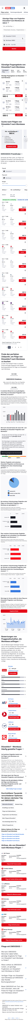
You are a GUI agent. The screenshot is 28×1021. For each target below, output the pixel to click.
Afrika (13, 1018)
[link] (11, 146)
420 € (5, 23)
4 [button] (18, 347)
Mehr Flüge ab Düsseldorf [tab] (8, 818)
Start (9, 1018)
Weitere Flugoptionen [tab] (7, 825)
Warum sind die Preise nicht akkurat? (12, 1012)
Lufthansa (10, 722)
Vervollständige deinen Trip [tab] (9, 821)
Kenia (17, 1018)
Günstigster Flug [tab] (5, 71)
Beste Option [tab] (12, 71)
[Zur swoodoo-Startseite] (10, 8)
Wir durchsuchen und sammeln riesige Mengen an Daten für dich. (13, 1009)
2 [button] (12, 347)
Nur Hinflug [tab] (25, 71)
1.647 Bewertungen (13, 703)
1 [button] (9, 347)
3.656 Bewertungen (13, 670)
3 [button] (15, 347)
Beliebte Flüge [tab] (18, 804)
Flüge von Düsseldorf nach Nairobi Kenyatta (13, 834)
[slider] (26, 185)
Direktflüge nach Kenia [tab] (8, 807)
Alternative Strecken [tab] (7, 804)
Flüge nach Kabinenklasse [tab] (9, 811)
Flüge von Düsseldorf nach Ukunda (10, 838)
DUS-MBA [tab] (14, 374)
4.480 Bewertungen (13, 715)
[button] (2, 8)
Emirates (10, 666)
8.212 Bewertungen (13, 726)
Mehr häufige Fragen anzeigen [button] (14, 788)
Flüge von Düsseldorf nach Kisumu (10, 840)
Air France (10, 699)
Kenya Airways (12, 733)
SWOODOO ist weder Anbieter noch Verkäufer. (12, 1006)
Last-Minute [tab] (19, 71)
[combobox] (15, 171)
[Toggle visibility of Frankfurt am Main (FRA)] (14, 493)
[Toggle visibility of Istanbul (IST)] (11, 491)
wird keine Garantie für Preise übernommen (14, 1001)
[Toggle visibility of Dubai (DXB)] (11, 495)
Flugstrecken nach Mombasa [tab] (9, 814)
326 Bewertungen (12, 738)
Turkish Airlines (12, 710)
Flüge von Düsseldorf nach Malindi (10, 836)
